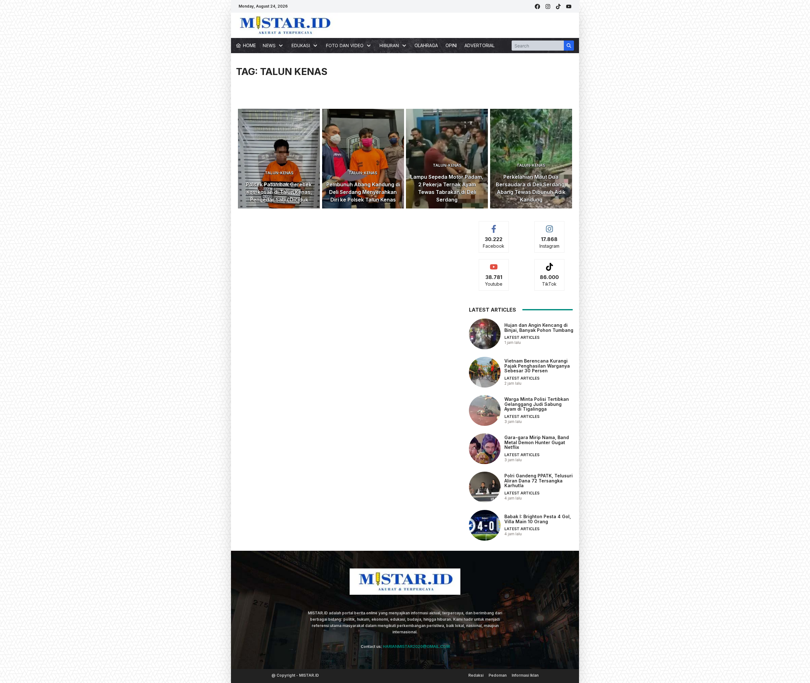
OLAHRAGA (426, 45)
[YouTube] (568, 6)
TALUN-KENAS (279, 173)
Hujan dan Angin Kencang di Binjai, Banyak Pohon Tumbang (538, 327)
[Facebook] (537, 6)
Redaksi (475, 675)
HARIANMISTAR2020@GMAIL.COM (416, 646)
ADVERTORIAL (479, 45)
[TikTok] (558, 6)
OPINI (451, 45)
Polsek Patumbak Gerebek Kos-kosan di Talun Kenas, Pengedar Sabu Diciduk (279, 192)
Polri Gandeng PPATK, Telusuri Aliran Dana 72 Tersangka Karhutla (538, 480)
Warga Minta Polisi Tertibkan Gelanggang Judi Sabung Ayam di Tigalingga (536, 404)
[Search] (569, 45)
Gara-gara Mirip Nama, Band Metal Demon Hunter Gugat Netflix (536, 442)
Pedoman (498, 675)
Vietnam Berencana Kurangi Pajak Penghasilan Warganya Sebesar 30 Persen (537, 365)
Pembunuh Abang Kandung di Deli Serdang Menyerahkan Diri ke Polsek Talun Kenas (363, 192)
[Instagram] (548, 6)
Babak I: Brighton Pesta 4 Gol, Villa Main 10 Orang (537, 519)
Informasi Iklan (525, 675)
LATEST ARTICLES (521, 337)
